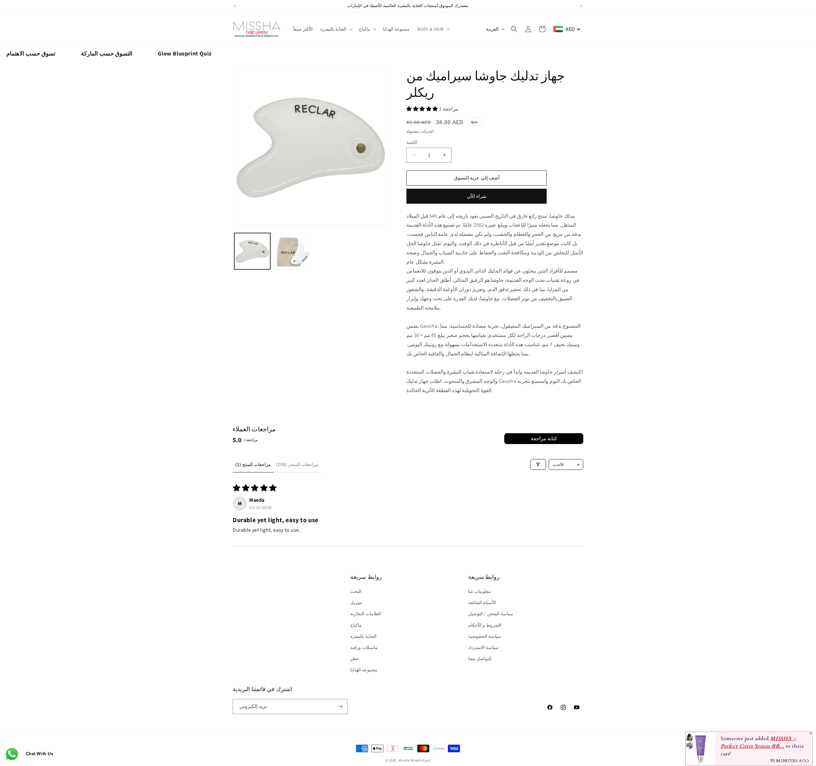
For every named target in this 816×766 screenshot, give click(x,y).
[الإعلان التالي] (581, 6)
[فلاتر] (538, 464)
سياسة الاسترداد (483, 647)
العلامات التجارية (365, 613)
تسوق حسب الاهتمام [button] (30, 53)
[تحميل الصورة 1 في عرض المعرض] (252, 251)
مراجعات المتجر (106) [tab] (297, 464)
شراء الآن (476, 196)
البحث (355, 591)
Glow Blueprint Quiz (184, 53)
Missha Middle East (414, 760)
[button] (336, 29)
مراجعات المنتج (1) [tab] (253, 464)
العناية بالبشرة (333, 29)
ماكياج (364, 29)
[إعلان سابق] (235, 6)
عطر (354, 658)
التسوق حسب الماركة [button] (106, 53)
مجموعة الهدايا (363, 670)
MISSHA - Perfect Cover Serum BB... (758, 742)
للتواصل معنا (480, 658)
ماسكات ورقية (364, 647)
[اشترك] (340, 706)
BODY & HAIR (430, 29)
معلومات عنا (479, 591)
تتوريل (356, 602)
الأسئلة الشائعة (482, 602)
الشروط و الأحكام (484, 625)
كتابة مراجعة (544, 438)
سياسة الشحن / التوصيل (491, 613)
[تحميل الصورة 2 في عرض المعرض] (291, 251)
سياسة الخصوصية (484, 636)
